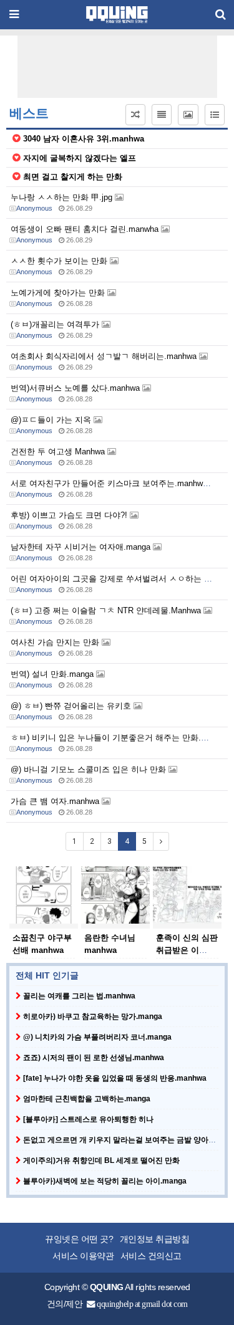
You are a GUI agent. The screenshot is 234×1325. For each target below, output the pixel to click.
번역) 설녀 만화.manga (53, 674)
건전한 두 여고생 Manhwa (59, 451)
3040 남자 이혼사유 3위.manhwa (83, 138)
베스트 (29, 113)
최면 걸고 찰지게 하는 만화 (72, 176)
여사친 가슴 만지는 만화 (56, 642)
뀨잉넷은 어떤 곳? (79, 1239)
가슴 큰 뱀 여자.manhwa (56, 801)
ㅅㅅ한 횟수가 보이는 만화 (60, 260)
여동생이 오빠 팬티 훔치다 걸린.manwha (86, 229)
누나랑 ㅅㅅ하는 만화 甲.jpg (63, 197)
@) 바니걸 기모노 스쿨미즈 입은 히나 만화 (89, 769)
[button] (135, 114)
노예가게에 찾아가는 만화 (59, 292)
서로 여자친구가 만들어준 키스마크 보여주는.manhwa (110, 483)
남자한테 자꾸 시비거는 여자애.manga (82, 547)
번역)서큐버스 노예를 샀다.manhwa (76, 388)
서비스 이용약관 (83, 1256)
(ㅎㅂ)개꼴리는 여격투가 (56, 324)
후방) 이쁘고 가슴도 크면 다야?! (70, 515)
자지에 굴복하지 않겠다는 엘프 (79, 158)
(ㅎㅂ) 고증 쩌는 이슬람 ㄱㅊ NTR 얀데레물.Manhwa (107, 610)
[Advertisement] (120, 67)
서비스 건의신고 (151, 1256)
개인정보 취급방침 (155, 1239)
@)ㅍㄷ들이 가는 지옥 (52, 419)
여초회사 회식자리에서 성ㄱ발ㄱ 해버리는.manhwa (105, 356)
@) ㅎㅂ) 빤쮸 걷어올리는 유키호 (72, 705)
